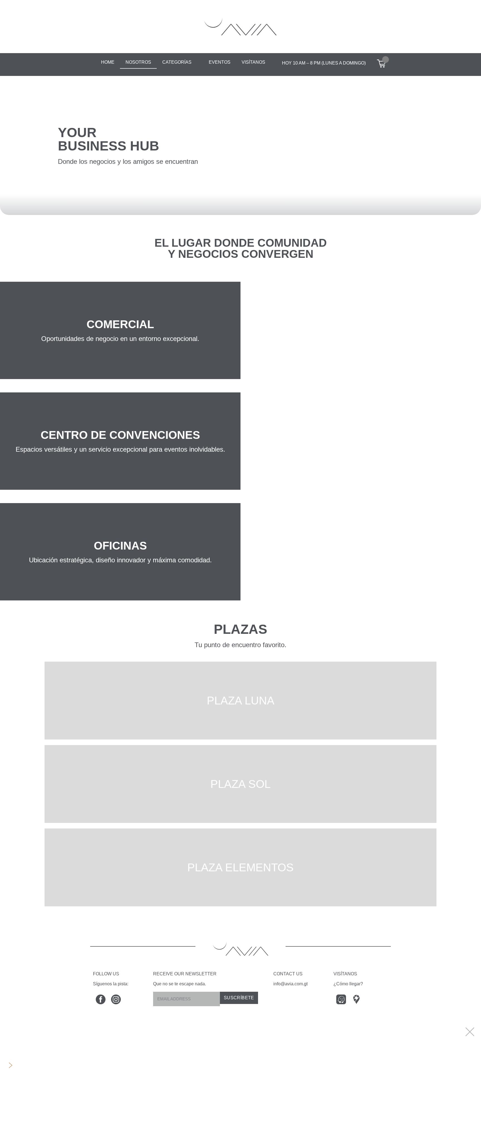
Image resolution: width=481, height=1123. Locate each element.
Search (26, 1027)
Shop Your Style (39, 1091)
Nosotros (138, 62)
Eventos (219, 62)
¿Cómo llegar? (348, 983)
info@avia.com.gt (290, 983)
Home (107, 62)
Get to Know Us (39, 1116)
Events (26, 1052)
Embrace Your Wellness (51, 1103)
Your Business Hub (44, 1065)
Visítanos (253, 62)
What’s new (33, 1039)
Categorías (177, 62)
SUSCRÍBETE (239, 997)
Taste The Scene (40, 1078)
